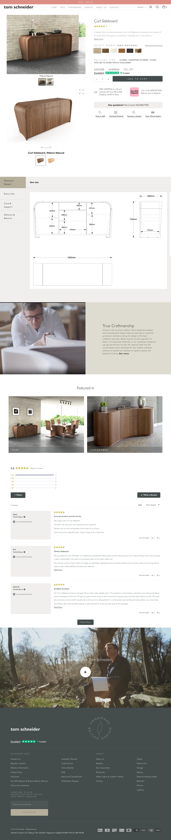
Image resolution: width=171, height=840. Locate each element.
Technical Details (8, 182)
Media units (142, 763)
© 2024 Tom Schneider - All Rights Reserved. (23, 829)
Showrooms (74, 7)
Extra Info (9, 193)
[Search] (157, 7)
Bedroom (140, 781)
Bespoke (99, 763)
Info (62, 7)
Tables (139, 759)
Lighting (140, 790)
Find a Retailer (67, 768)
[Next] (82, 44)
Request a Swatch (18, 763)
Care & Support (8, 205)
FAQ (63, 772)
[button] (81, 92)
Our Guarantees (103, 768)
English (140, 7)
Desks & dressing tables (147, 777)
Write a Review (151, 496)
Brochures (100, 772)
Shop (54, 7)
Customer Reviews (69, 759)
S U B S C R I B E (29, 812)
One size (34, 182)
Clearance (15, 777)
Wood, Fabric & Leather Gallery (109, 777)
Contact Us (15, 759)
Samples (89, 7)
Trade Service (67, 763)
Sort (140, 505)
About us (101, 7)
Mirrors (140, 785)
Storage (140, 768)
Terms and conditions (20, 785)
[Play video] (85, 672)
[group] (46, 119)
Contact (114, 7)
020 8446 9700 (142, 105)
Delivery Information (19, 768)
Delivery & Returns (9, 216)
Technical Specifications (154, 45)
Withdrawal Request (70, 781)
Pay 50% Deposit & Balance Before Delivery (29, 781)
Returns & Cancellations (71, 777)
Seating (140, 772)
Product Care (16, 772)
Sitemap (99, 781)
